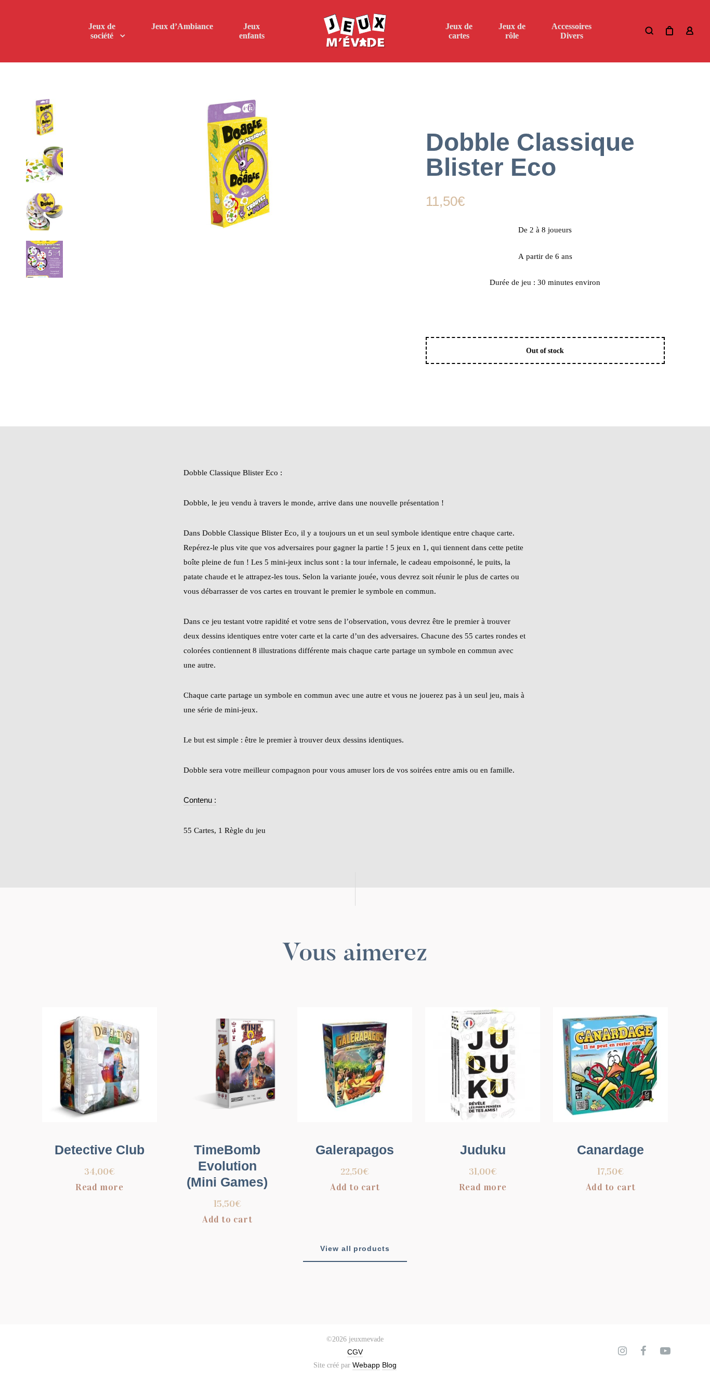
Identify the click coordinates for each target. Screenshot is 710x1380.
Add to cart (227, 1219)
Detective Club (99, 1149)
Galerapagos (354, 1149)
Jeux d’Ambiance (182, 26)
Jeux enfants (252, 31)
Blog (389, 1365)
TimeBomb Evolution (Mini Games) (227, 1165)
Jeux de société (101, 31)
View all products (355, 1248)
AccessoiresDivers (571, 31)
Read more (99, 1187)
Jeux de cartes (458, 31)
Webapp (366, 1365)
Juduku (483, 1149)
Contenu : (199, 800)
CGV (355, 1352)
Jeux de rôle (511, 31)
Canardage (610, 1149)
